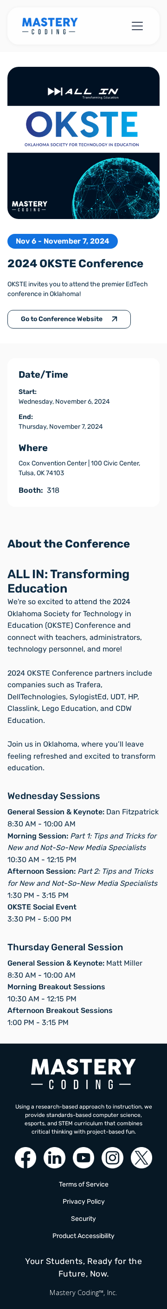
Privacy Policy (84, 1202)
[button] (135, 26)
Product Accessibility (83, 1236)
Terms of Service (84, 1184)
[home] (50, 26)
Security (83, 1219)
